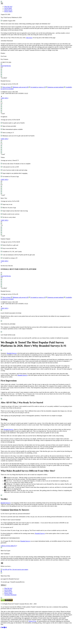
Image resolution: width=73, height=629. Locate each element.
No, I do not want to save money (19, 569)
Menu (4, 585)
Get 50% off (5, 569)
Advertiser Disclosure (10, 594)
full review (29, 37)
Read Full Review (6, 65)
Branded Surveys (12, 353)
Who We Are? (8, 6)
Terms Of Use (8, 10)
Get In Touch (8, 8)
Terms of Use (32, 621)
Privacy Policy (8, 11)
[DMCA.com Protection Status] (7, 601)
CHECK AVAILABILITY (8, 546)
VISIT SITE (4, 98)
